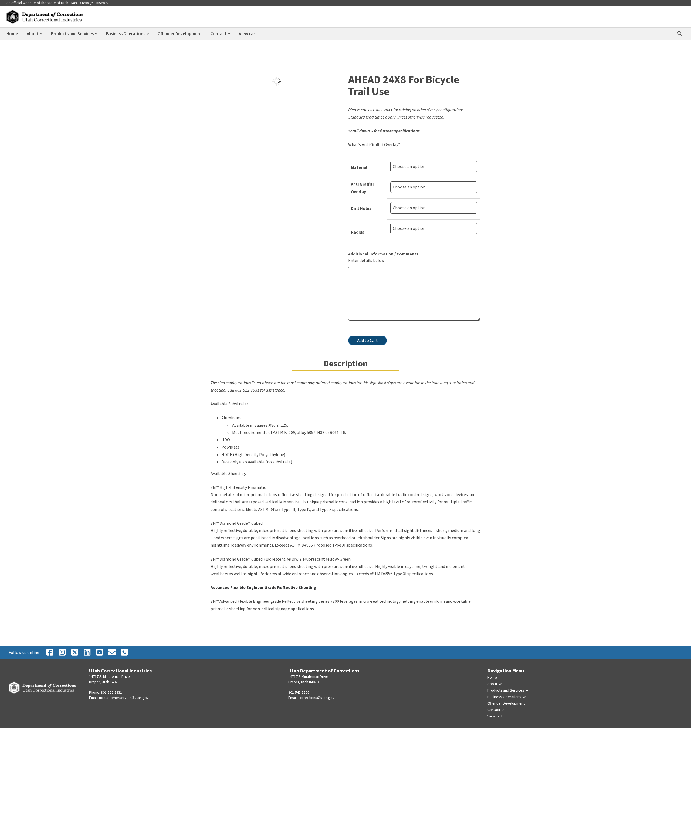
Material (359, 167)
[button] (218, 81)
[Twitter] (124, 652)
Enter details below (366, 261)
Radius (357, 232)
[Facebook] (49, 652)
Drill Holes (361, 208)
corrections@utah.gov (316, 697)
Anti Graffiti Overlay (362, 187)
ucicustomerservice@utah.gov (124, 697)
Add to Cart (367, 340)
